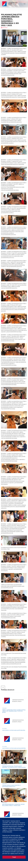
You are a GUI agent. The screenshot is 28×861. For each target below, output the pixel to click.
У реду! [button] (14, 857)
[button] (24, 853)
